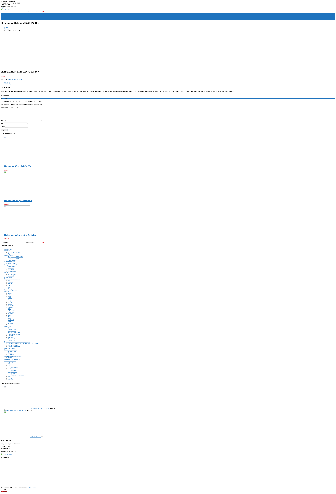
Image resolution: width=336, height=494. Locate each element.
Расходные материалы (10, 350)
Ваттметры (11, 268)
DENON (10, 313)
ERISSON (11, 320)
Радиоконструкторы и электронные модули (17, 342)
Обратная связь (8, 19)
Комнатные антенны (14, 252)
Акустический (12, 274)
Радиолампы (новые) (14, 334)
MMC (9, 285)
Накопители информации (12, 279)
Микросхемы (12, 331)
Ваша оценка (5, 107)
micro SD (10, 282)
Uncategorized (8, 249)
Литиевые (11, 376)
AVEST (10, 299)
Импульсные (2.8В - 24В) (15, 257)
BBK (9, 301)
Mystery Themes (31, 487)
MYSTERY (11, 321)
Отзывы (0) (7, 83)
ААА (9, 368)
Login (2, 7)
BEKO (10, 302)
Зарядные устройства (10, 263)
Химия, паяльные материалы (13, 356)
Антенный (11, 276)
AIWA (9, 294)
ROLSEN (10, 323)
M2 (9, 280)
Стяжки (10, 353)
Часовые (10, 379)
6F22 (9, 364)
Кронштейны (8, 277)
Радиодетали (8, 326)
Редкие (10, 378)
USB (9, 288)
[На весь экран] (5, 491)
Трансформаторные (13, 258)
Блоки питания (8, 255)
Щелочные (14, 367)
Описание (7, 82)
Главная (6, 14)
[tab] (169, 82)
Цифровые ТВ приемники (12, 359)
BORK (10, 304)
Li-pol (13, 373)
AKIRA (10, 298)
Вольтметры (11, 269)
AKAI (9, 296)
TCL (9, 324)
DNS (9, 318)
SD (9, 287)
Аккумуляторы (12, 372)
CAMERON (11, 305)
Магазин (6, 15)
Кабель (6, 272)
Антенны (7, 250)
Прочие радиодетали (14, 332)
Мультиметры (12, 271)
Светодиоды (11, 337)
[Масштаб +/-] (6, 491)
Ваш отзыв (4, 120)
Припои (10, 357)
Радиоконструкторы (14, 346)
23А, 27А (10, 362)
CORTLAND (11, 310)
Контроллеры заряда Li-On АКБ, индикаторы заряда (23, 343)
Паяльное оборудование (15, 79)
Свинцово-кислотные (17, 375)
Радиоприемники (9, 348)
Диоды (10, 328)
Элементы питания (10, 361)
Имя (2, 123)
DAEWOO (11, 312)
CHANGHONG (12, 307)
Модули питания (13, 345)
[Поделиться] (3, 491)
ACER (10, 293)
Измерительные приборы (11, 265)
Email (3, 126)
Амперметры (11, 266)
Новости (6, 17)
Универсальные (12, 260)
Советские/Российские (14, 339)
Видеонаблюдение (9, 261)
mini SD (10, 283)
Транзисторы (11, 340)
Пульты (6, 291)
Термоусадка (11, 354)
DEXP (9, 315)
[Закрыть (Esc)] (1, 491)
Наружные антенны (14, 254)
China (9, 309)
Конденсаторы (12, 329)
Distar (9, 316)
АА (9, 365)
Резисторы (11, 335)
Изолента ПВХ (12, 351)
